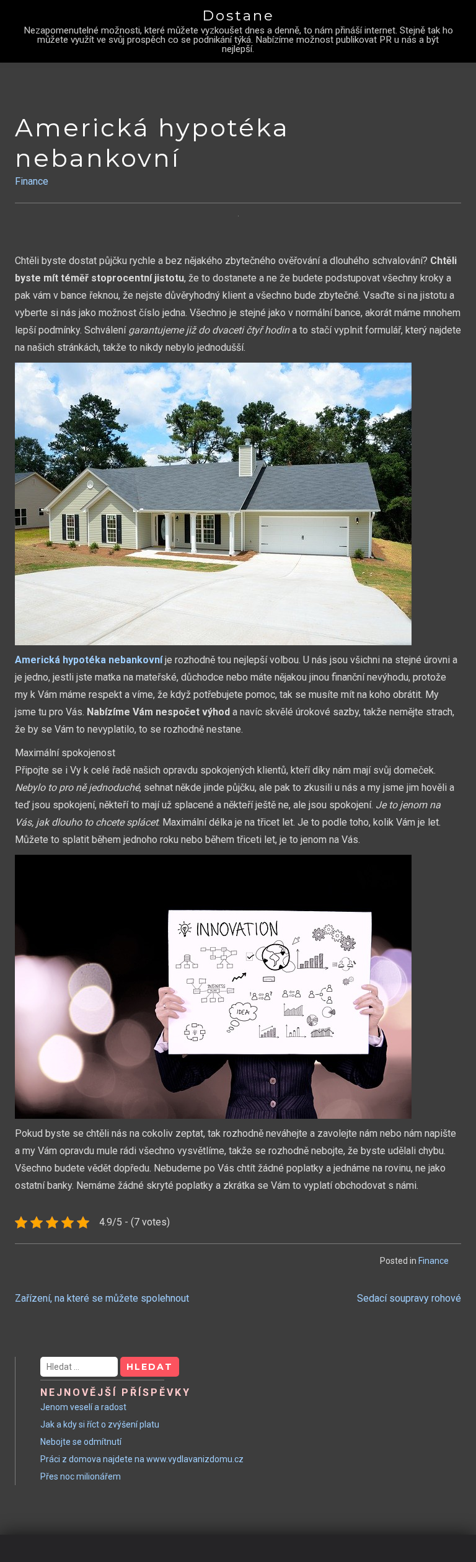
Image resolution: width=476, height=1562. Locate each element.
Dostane (238, 15)
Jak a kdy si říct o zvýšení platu (99, 1424)
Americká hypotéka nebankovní (88, 660)
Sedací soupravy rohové (409, 1298)
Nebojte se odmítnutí (80, 1442)
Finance (31, 181)
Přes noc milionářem (80, 1476)
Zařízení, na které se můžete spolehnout (102, 1298)
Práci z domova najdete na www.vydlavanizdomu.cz (142, 1459)
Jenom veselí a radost (83, 1407)
